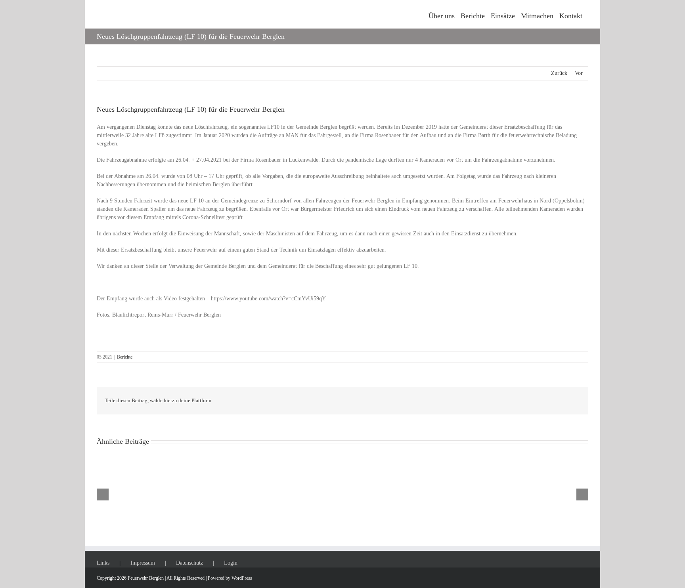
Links (103, 563)
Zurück (559, 73)
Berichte (124, 357)
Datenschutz (189, 563)
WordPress (242, 578)
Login (230, 563)
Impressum (142, 563)
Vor (579, 73)
